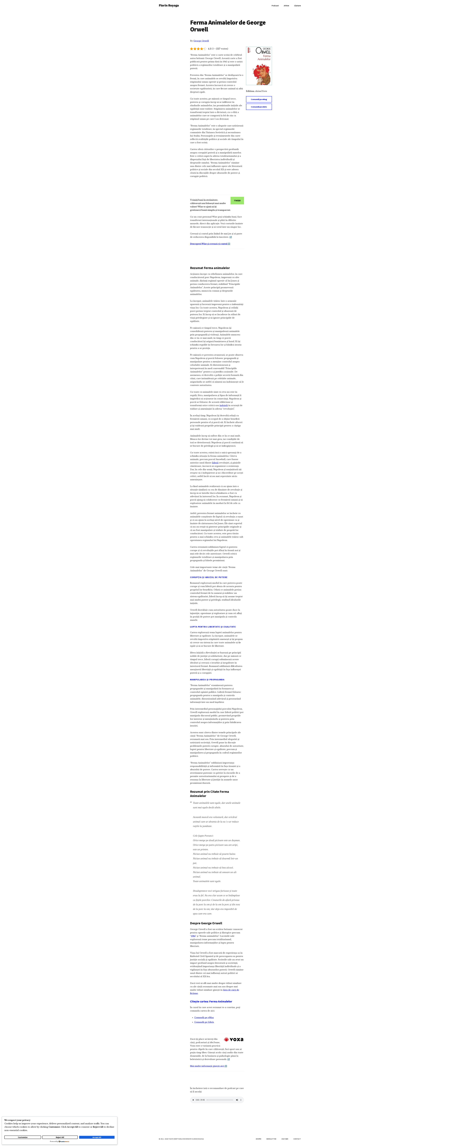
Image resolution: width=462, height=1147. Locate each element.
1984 (193, 936)
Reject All (60, 1137)
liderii (215, 462)
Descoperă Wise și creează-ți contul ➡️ (210, 244)
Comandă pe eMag (259, 99)
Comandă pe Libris (259, 107)
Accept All (97, 1137)
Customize (22, 1137)
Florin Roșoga (169, 5)
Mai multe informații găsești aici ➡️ (208, 1066)
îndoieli (224, 405)
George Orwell (201, 41)
